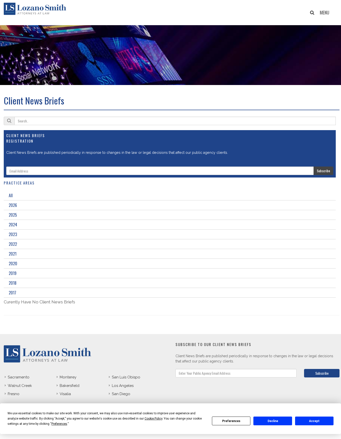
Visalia (65, 394)
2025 (13, 215)
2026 (13, 205)
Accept (314, 421)
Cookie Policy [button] (153, 418)
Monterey (68, 377)
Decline (273, 421)
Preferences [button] (59, 424)
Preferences (231, 421)
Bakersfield (69, 385)
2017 (12, 293)
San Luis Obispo (126, 377)
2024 (13, 225)
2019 (12, 273)
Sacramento (18, 377)
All (11, 195)
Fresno (13, 394)
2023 (13, 234)
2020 (13, 263)
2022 (13, 244)
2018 (12, 283)
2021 (12, 254)
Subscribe (323, 170)
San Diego (121, 394)
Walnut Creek (20, 385)
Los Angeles (123, 385)
